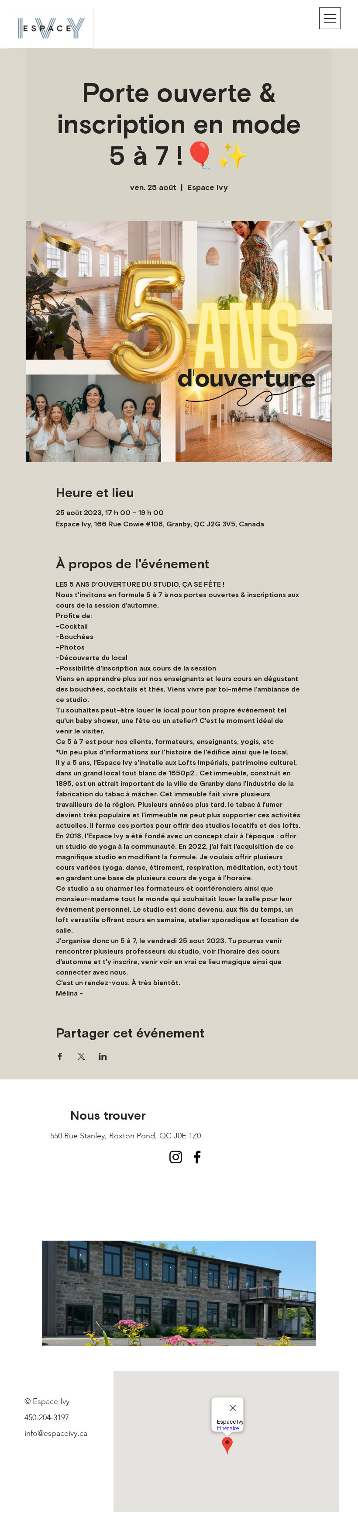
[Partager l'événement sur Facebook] (60, 1056)
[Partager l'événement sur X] (81, 1056)
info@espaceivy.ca (55, 1433)
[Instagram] (175, 1156)
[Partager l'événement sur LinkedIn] (103, 1056)
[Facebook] (197, 1156)
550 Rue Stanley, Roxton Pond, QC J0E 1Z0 (125, 1136)
